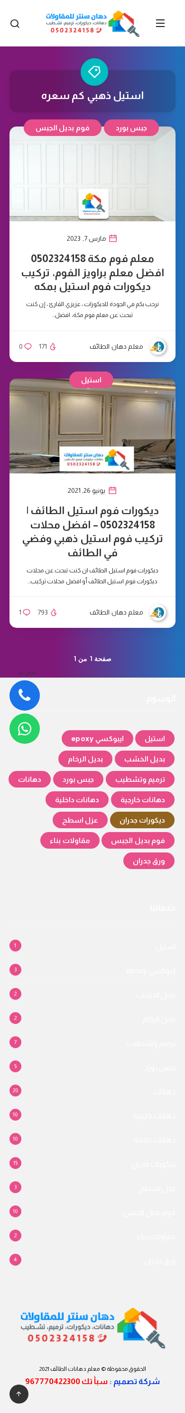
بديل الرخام (85, 759)
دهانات (29, 779)
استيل (91, 380)
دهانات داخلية (77, 800)
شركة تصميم (136, 1381)
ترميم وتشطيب (140, 779)
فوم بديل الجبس (63, 128)
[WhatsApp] (24, 729)
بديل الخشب (145, 759)
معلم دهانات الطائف (75, 1369)
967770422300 (52, 1381)
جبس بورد (132, 128)
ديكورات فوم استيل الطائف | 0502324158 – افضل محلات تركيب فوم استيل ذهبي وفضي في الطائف (92, 532)
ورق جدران (149, 861)
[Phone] (24, 695)
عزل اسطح (80, 820)
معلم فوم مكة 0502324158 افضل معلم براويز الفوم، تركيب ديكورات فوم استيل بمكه (92, 272)
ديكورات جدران (143, 820)
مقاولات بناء (70, 840)
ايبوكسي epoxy (97, 738)
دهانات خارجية (143, 800)
